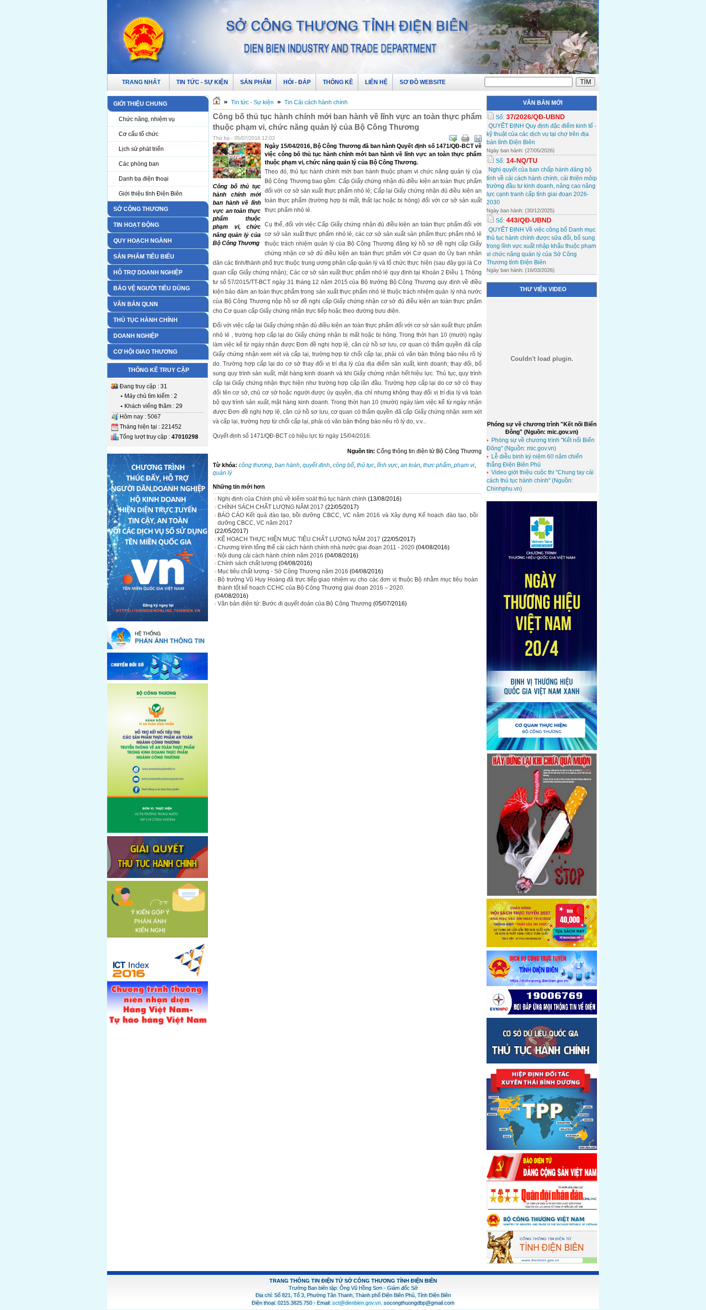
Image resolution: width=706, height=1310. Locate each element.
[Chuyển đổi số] (157, 678)
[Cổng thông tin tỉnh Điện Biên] (542, 1262)
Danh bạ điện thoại (144, 178)
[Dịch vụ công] (542, 984)
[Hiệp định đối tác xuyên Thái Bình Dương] (542, 1148)
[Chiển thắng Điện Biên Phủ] (157, 977)
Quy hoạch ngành (142, 240)
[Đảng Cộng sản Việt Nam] (542, 1179)
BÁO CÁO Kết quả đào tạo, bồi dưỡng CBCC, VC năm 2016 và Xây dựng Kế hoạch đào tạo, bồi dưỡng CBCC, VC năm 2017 (348, 519)
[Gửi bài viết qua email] (453, 138)
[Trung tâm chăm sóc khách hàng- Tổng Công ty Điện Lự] (542, 1012)
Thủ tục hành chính (145, 320)
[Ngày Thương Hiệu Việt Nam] (542, 748)
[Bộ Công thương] (542, 1225)
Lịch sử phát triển (141, 149)
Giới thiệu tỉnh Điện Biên (151, 193)
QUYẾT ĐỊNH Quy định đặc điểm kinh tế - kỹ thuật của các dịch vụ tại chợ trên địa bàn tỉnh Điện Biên (541, 134)
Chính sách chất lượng (247, 563)
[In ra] (465, 138)
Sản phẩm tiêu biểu (143, 256)
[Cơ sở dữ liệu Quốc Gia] (542, 1061)
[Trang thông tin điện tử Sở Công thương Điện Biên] (353, 36)
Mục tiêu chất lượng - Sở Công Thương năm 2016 (283, 571)
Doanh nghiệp (135, 336)
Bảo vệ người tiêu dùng (151, 288)
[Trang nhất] (216, 102)
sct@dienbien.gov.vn (356, 1303)
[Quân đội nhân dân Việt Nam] (542, 1208)
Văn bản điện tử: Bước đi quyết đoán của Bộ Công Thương (295, 603)
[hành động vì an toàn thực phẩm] (157, 831)
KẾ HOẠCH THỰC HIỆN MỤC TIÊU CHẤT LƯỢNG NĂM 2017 (299, 539)
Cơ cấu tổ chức (138, 134)
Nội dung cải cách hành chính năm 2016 (270, 555)
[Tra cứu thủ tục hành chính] (157, 876)
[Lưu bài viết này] (478, 138)
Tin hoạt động (136, 225)
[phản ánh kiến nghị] (157, 647)
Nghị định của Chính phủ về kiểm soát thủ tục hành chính (292, 498)
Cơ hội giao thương (145, 351)
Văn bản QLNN (135, 304)
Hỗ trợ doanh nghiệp (148, 272)
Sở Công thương (140, 209)
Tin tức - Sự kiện (252, 102)
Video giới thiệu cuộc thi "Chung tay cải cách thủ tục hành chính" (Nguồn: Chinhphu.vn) (540, 480)
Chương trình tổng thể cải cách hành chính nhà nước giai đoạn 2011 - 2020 (316, 547)
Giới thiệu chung (140, 103)
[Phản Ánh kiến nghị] (157, 935)
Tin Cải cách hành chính (316, 102)
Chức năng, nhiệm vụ (147, 119)
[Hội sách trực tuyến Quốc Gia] (542, 945)
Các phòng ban (139, 164)
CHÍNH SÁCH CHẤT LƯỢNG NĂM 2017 (271, 507)
